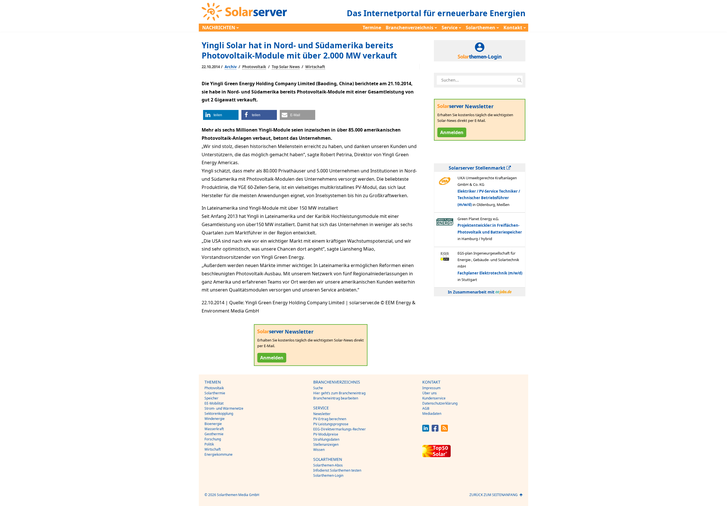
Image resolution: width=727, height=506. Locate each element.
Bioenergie (213, 423)
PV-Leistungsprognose (330, 424)
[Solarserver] (244, 12)
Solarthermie (214, 393)
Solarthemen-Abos (328, 465)
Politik (209, 444)
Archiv (231, 66)
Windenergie (214, 418)
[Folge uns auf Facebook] (435, 430)
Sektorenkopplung (218, 413)
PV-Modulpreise (325, 434)
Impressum (431, 388)
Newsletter (322, 413)
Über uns (429, 393)
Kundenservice (434, 398)
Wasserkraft (214, 428)
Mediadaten (431, 413)
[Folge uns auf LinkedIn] (425, 430)
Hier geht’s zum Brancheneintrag (339, 393)
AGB (425, 408)
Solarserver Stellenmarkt (477, 168)
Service (449, 27)
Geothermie (213, 434)
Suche (318, 388)
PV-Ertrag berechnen (329, 419)
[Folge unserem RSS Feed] (444, 430)
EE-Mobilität (213, 403)
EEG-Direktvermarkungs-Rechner (339, 429)
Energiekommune (218, 454)
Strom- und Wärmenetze (223, 408)
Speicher (211, 398)
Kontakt (513, 27)
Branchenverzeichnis (409, 27)
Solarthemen (480, 27)
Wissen (319, 449)
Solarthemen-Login (328, 475)
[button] (221, 115)
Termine (372, 27)
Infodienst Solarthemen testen (337, 470)
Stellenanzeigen (326, 444)
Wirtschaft (315, 66)
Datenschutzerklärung (439, 403)
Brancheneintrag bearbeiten (335, 398)
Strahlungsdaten (326, 439)
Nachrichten (218, 27)
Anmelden (271, 358)
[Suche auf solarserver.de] (519, 80)
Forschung (212, 439)
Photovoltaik (254, 66)
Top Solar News (286, 66)
